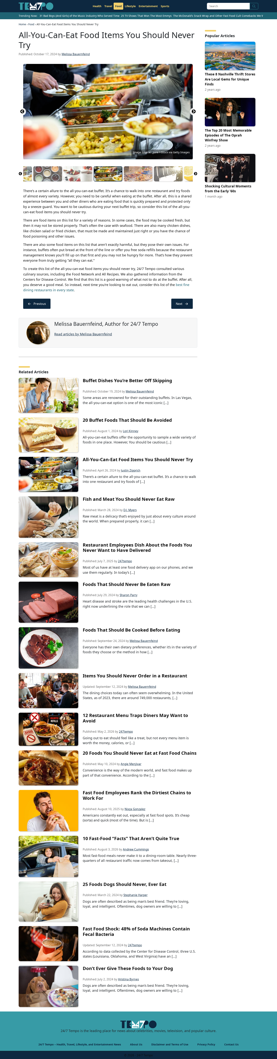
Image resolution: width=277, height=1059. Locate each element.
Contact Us (231, 1044)
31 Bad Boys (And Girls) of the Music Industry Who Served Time (79, 16)
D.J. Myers (130, 510)
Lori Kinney (130, 431)
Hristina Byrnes (128, 979)
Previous (22, 111)
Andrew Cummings (136, 849)
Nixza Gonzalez (135, 809)
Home (22, 24)
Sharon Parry (128, 595)
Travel (108, 6)
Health (97, 6)
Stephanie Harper (135, 895)
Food (118, 6)
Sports (165, 6)
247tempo (125, 561)
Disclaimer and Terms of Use (169, 1044)
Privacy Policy (206, 1044)
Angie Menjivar (131, 764)
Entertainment (148, 6)
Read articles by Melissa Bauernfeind (83, 334)
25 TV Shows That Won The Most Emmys (146, 16)
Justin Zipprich (130, 470)
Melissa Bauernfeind (76, 54)
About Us (136, 1044)
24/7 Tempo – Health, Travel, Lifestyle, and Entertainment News (79, 1044)
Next (193, 111)
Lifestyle (130, 6)
